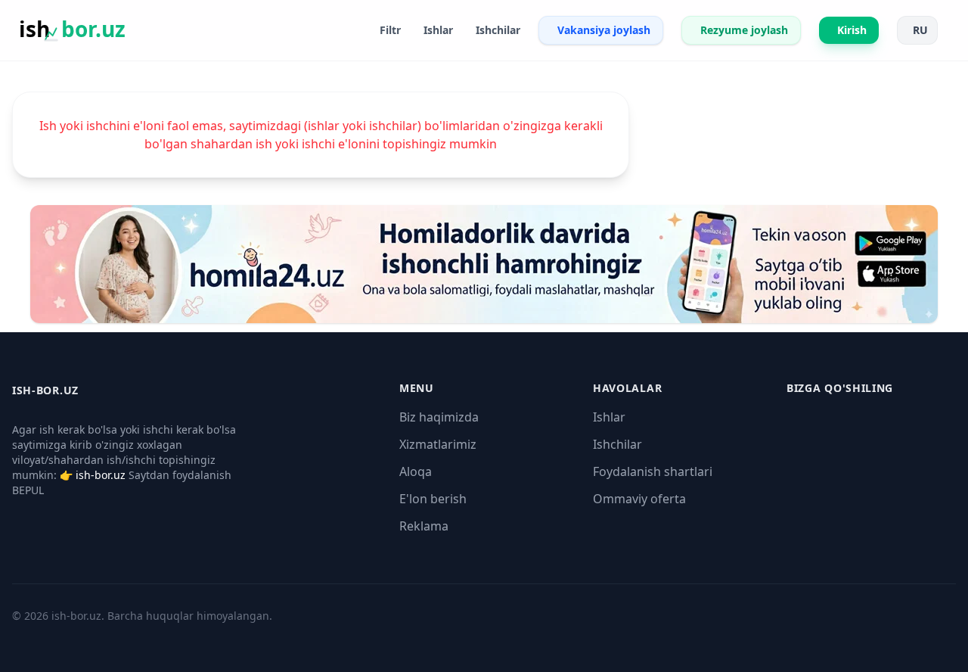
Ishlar (609, 417)
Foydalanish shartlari (652, 471)
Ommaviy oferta (639, 498)
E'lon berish (433, 498)
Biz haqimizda (439, 417)
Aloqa (415, 471)
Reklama (423, 526)
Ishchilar (617, 444)
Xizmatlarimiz (437, 444)
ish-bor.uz (101, 475)
